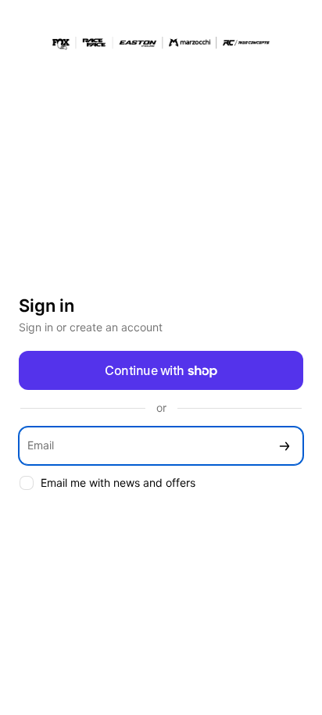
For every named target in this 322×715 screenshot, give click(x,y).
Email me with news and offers (118, 482)
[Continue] (284, 445)
